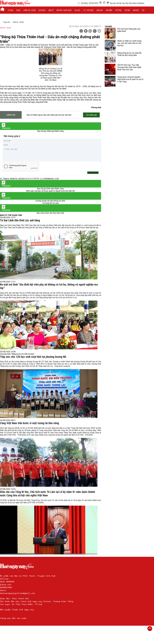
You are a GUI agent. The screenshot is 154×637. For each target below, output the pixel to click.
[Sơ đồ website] (100, 3)
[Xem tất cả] (143, 10)
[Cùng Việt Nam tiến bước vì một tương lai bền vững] (48, 462)
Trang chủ (6, 22)
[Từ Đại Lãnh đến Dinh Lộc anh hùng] (48, 255)
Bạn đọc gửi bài (116, 3)
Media (18, 10)
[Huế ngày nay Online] (15, 5)
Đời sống (109, 10)
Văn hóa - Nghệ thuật (64, 10)
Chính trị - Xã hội (18, 22)
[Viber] (94, 31)
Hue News (42, 10)
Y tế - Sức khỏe (88, 10)
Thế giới (127, 10)
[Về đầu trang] (149, 628)
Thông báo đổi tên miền (13, 618)
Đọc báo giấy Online (129, 3)
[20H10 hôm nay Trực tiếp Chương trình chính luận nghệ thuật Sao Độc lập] (110, 69)
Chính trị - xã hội (29, 10)
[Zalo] (90, 31)
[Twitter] (99, 31)
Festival (10, 10)
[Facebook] (104, 3)
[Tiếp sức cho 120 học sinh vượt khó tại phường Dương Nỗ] (48, 393)
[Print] (81, 31)
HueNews (141, 3)
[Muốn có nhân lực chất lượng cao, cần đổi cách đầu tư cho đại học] (110, 45)
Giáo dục (99, 10)
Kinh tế (50, 10)
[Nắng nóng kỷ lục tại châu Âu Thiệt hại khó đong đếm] (110, 57)
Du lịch (77, 10)
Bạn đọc (136, 10)
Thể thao (118, 10)
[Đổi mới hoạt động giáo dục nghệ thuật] (110, 33)
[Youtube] (107, 3)
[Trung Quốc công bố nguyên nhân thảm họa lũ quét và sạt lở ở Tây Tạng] (110, 81)
